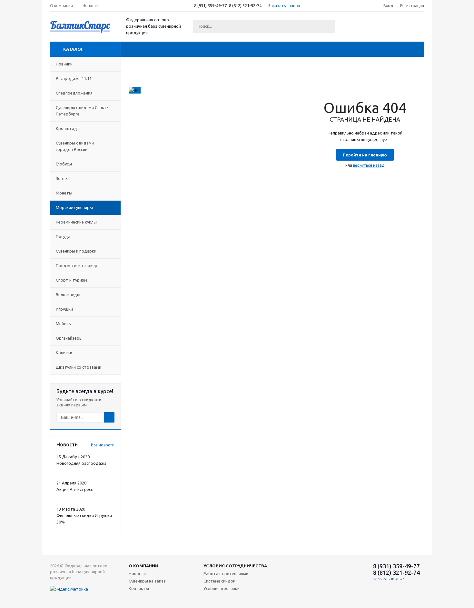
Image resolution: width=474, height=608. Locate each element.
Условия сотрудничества (235, 565)
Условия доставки (221, 588)
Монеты (64, 193)
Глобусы (64, 164)
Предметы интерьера (78, 265)
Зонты (62, 178)
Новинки (64, 64)
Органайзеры (69, 338)
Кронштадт (68, 128)
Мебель (63, 323)
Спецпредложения (74, 93)
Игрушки (64, 309)
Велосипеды (68, 294)
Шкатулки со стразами (78, 367)
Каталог (73, 49)
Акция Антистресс (74, 489)
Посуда (63, 236)
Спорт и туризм (71, 280)
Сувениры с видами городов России (75, 146)
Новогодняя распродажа (81, 463)
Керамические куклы (76, 222)
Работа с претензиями (225, 573)
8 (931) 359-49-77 (210, 5)
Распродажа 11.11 (74, 78)
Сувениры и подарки (76, 251)
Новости (137, 573)
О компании (143, 565)
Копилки (64, 352)
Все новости (102, 445)
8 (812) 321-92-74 (245, 5)
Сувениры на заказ (147, 581)
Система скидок (219, 581)
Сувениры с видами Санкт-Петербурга (82, 110)
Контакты (139, 588)
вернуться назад (368, 165)
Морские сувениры (74, 207)
